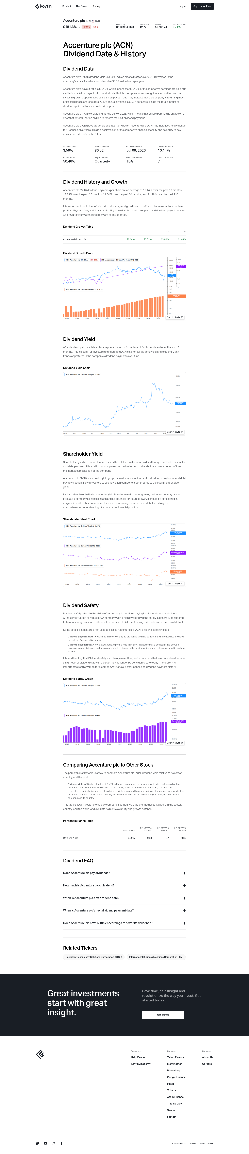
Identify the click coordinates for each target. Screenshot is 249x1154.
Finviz (170, 1084)
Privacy (193, 1143)
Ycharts (171, 1090)
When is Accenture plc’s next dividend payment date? (98, 910)
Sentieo (171, 1110)
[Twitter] (37, 1143)
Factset (171, 1117)
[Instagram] (53, 1143)
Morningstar (174, 1064)
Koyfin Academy (141, 1064)
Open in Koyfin (173, 317)
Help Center (138, 1057)
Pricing (96, 6)
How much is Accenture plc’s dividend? (88, 885)
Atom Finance (175, 1097)
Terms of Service (206, 1143)
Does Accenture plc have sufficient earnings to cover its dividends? (107, 923)
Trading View (174, 1103)
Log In (182, 6)
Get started (163, 1015)
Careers (207, 1064)
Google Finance (176, 1077)
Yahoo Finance (175, 1057)
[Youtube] (45, 1143)
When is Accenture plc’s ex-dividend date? (91, 898)
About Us (207, 1057)
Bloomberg (174, 1070)
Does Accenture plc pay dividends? (86, 873)
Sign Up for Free (202, 6)
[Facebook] (61, 1143)
